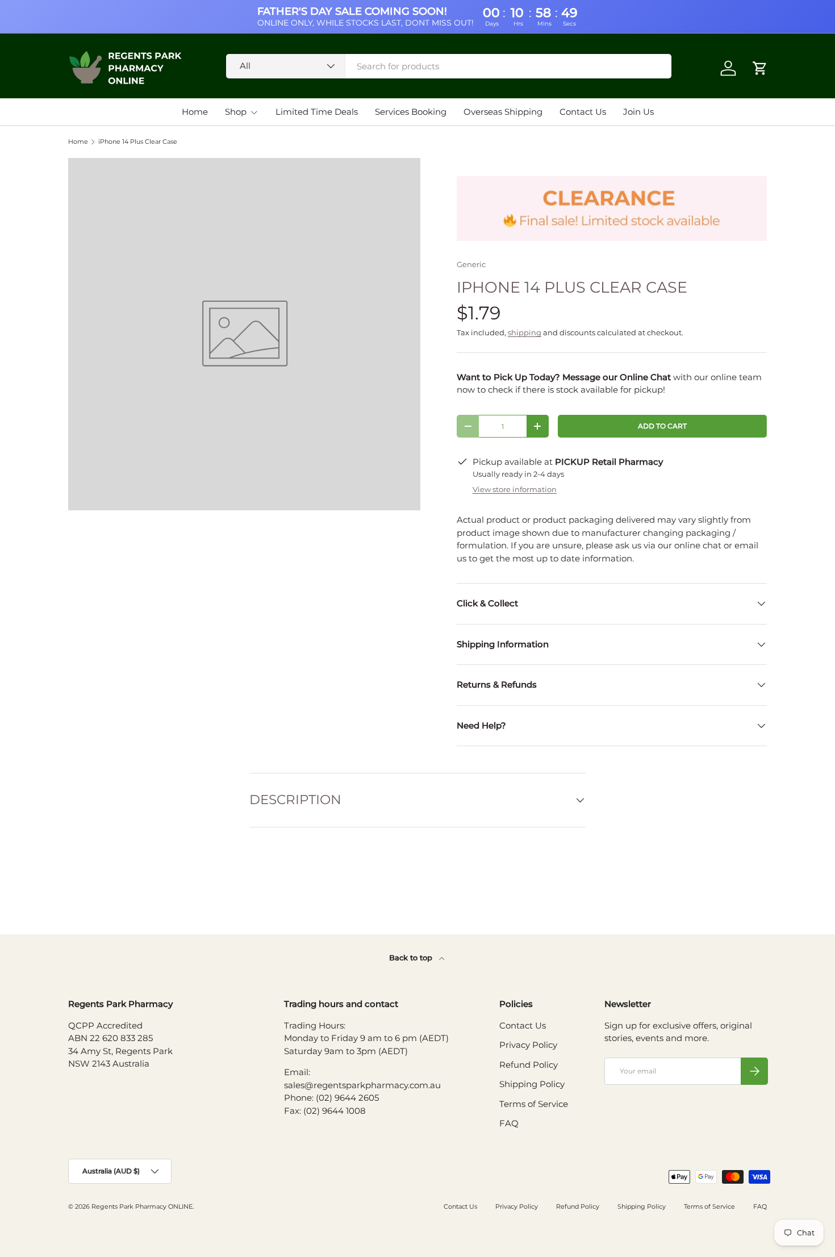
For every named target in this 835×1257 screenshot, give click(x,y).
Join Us (638, 111)
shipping (524, 332)
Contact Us (583, 111)
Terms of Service (533, 1103)
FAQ (509, 1123)
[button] (760, 68)
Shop (236, 111)
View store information (515, 489)
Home (195, 111)
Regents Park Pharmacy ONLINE (142, 1206)
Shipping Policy (532, 1084)
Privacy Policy (528, 1044)
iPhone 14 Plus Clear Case (137, 142)
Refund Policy (528, 1064)
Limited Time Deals (316, 111)
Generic (471, 264)
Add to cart (662, 426)
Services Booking (410, 111)
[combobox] (448, 66)
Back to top (412, 957)
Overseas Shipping (503, 111)
